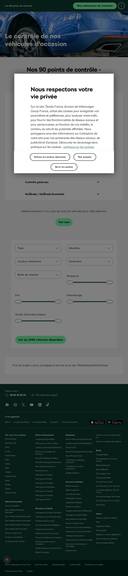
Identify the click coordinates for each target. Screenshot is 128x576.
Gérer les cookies (64, 167)
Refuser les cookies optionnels (50, 157)
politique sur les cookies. (78, 147)
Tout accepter (85, 157)
